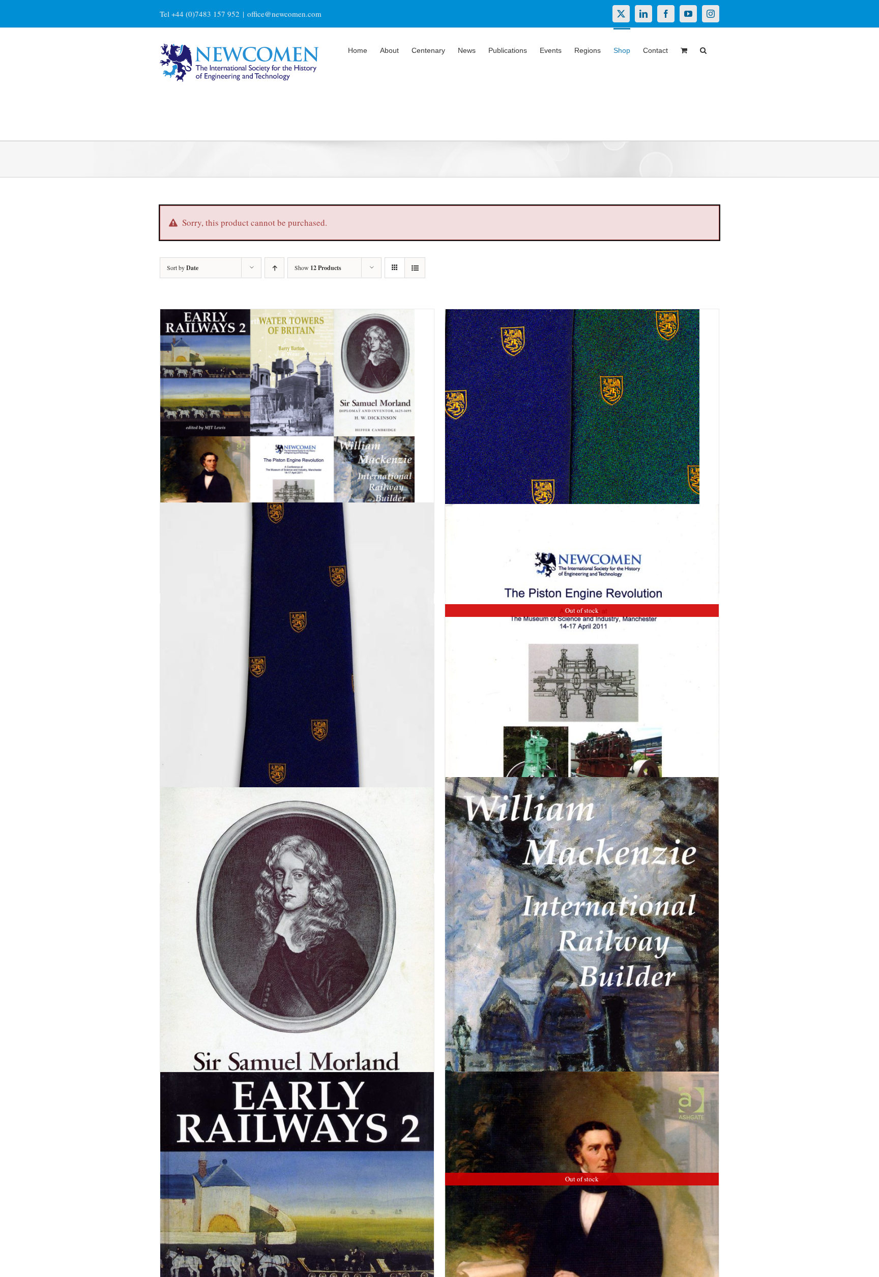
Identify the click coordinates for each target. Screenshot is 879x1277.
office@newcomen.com (284, 14)
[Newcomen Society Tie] (297, 698)
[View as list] (415, 268)
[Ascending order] (274, 267)
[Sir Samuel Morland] (297, 973)
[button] (703, 49)
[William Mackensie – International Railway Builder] (582, 982)
